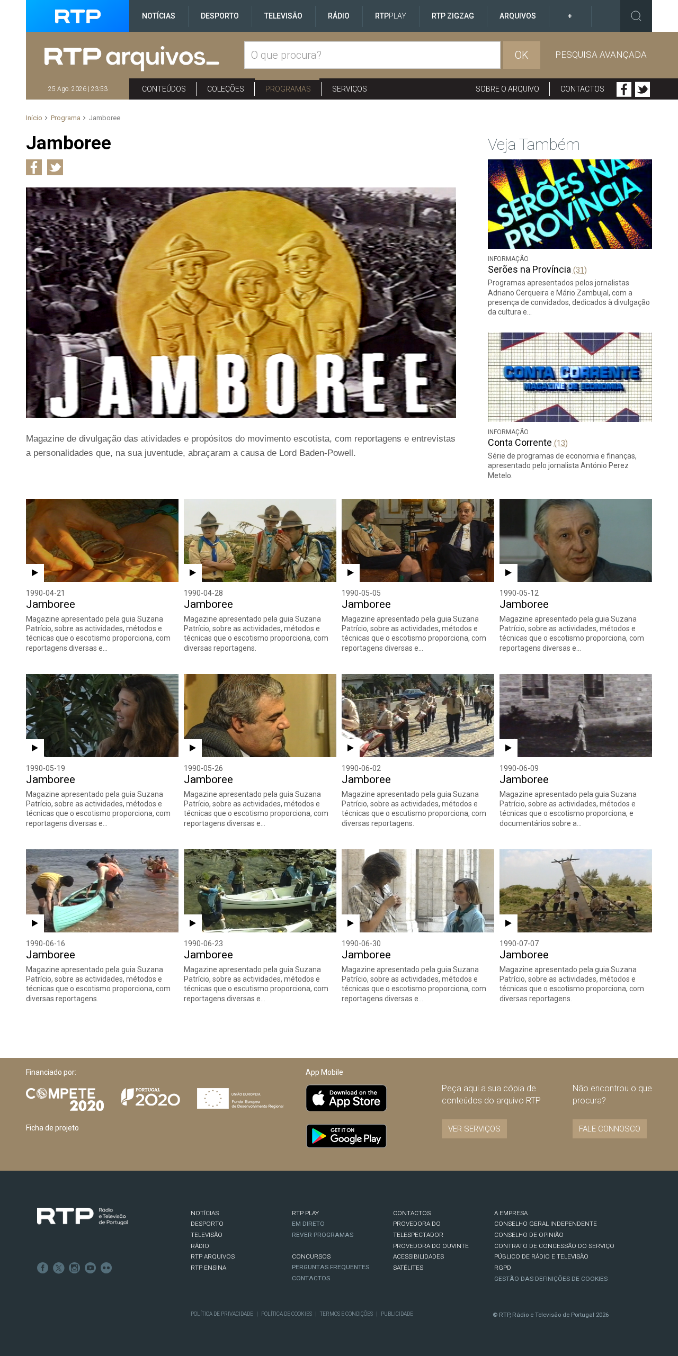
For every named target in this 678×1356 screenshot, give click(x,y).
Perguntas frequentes (330, 1267)
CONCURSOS (311, 1256)
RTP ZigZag (453, 16)
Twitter (642, 89)
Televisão (283, 16)
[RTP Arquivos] (144, 59)
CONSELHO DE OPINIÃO (529, 1234)
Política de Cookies (286, 1314)
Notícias (158, 16)
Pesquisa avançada (601, 54)
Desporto (220, 16)
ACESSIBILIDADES (418, 1256)
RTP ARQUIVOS (213, 1256)
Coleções (225, 89)
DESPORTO (207, 1223)
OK (522, 55)
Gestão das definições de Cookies (551, 1278)
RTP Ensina (208, 1267)
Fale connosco (609, 1129)
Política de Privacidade (222, 1314)
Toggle (636, 16)
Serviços (349, 89)
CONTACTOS (412, 1213)
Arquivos (517, 16)
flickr (106, 1268)
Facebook (624, 89)
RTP (390, 16)
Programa (66, 118)
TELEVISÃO (206, 1234)
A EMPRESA (511, 1213)
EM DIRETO (308, 1223)
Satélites (408, 1267)
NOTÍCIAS (205, 1213)
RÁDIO (200, 1246)
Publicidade (397, 1314)
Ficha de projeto (52, 1128)
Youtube (90, 1268)
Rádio (339, 16)
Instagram (75, 1268)
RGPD (502, 1267)
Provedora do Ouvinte (431, 1246)
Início (34, 118)
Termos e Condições (346, 1314)
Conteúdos (164, 89)
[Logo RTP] (82, 1217)
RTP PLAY (305, 1213)
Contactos (582, 89)
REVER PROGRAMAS (322, 1234)
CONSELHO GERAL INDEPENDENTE (545, 1223)
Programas (288, 89)
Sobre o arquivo (507, 89)
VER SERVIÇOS (474, 1129)
